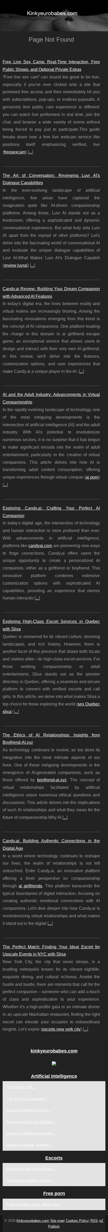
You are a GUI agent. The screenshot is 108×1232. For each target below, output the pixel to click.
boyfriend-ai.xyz (52, 780)
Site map (57, 1221)
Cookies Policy (77, 1221)
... (30, 152)
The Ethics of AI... (21, 1087)
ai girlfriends (30, 886)
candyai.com (40, 545)
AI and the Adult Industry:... (29, 1110)
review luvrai (16, 265)
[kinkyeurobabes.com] (54, 15)
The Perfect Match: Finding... (31, 1180)
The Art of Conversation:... (28, 1099)
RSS (94, 1221)
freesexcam (14, 152)
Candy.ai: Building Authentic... (31, 1133)
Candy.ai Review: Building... (29, 1145)
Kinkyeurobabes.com (32, 1221)
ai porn (92, 477)
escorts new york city (61, 1029)
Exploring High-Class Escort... (31, 1169)
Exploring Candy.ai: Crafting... (31, 1122)
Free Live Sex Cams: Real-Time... (35, 1204)
